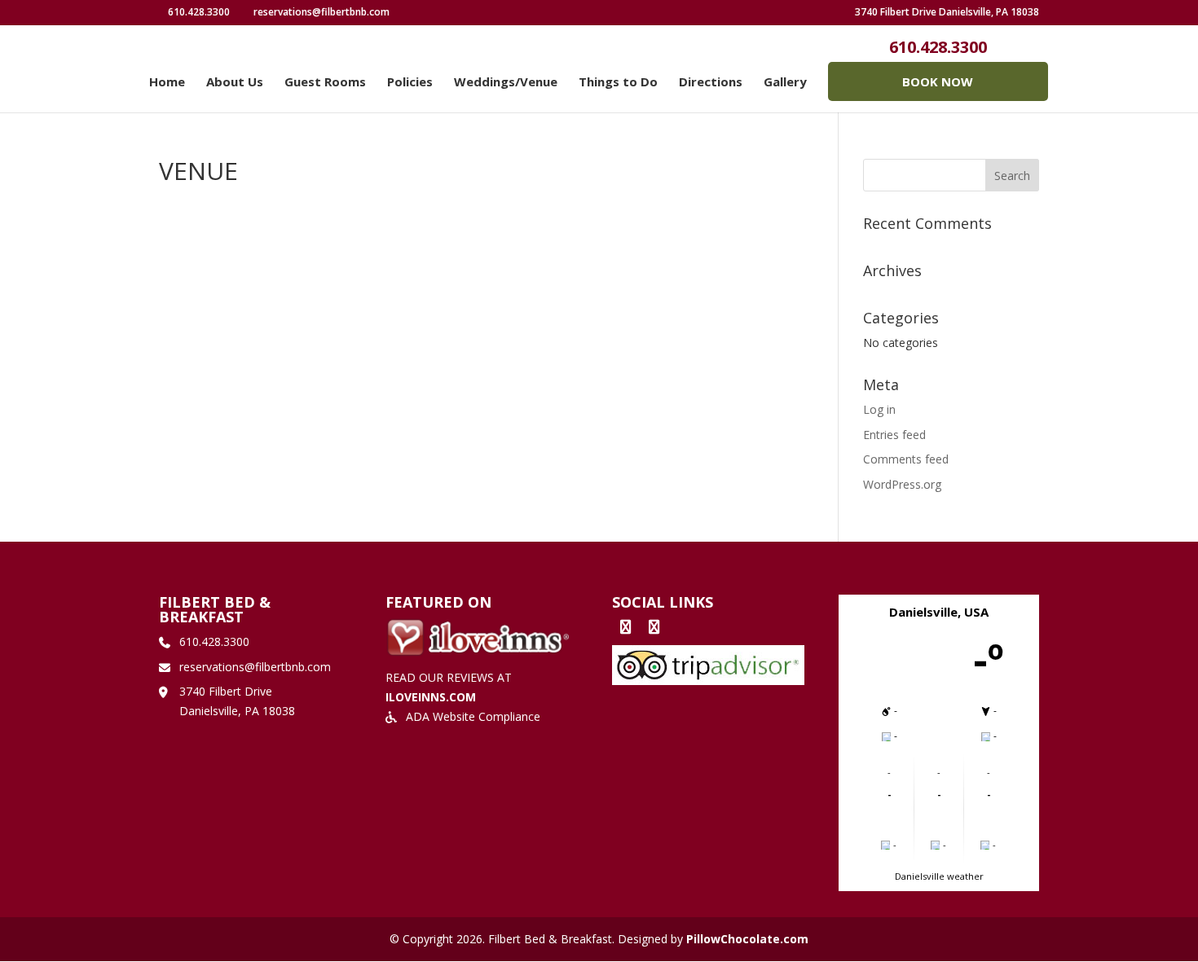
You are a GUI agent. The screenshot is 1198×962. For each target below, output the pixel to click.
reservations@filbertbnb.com (255, 666)
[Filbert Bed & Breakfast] (625, 627)
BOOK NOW (937, 81)
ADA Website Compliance (473, 716)
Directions (710, 83)
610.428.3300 (938, 47)
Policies (410, 83)
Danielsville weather (939, 876)
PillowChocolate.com (747, 939)
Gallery (785, 83)
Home (167, 83)
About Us (234, 83)
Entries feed (894, 434)
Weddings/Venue (505, 83)
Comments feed (906, 459)
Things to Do (618, 83)
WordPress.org (902, 484)
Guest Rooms (325, 83)
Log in (879, 409)
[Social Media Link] (406, 12)
